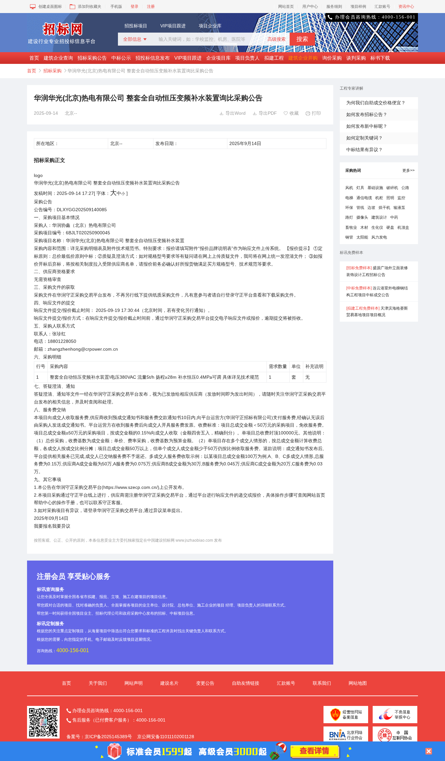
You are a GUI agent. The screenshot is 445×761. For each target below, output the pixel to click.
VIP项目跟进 (173, 25)
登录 (134, 6)
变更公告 (205, 683)
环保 (349, 207)
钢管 (349, 237)
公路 (405, 187)
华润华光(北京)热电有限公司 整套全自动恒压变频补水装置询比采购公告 (107, 182)
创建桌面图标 (50, 6)
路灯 (349, 217)
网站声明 (133, 683)
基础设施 (375, 187)
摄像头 (362, 217)
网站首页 (286, 6)
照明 (390, 198)
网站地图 (358, 683)
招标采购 (52, 70)
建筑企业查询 (58, 58)
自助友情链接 (245, 683)
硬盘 (390, 227)
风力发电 (379, 237)
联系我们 (322, 683)
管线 (360, 207)
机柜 (379, 198)
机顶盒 (403, 227)
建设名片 (169, 683)
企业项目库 (218, 58)
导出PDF (264, 113)
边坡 (371, 207)
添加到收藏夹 (89, 6)
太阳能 (362, 237)
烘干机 (384, 207)
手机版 (116, 6)
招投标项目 (135, 25)
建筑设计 (379, 217)
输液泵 (399, 207)
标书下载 (380, 58)
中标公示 (121, 58)
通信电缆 (364, 198)
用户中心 (310, 6)
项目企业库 (210, 25)
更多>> (408, 170)
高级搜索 (276, 39)
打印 (313, 113)
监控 (401, 198)
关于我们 (98, 683)
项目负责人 (247, 58)
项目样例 (358, 6)
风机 (349, 187)
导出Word (232, 113)
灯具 (360, 187)
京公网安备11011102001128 (165, 736)
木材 (364, 227)
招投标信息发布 (153, 58)
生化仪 (377, 227)
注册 (151, 6)
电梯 (349, 198)
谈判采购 (356, 58)
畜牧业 (351, 227)
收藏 (291, 113)
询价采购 (332, 58)
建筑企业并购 (303, 58)
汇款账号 (382, 6)
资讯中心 (406, 6)
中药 (394, 217)
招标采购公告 (92, 58)
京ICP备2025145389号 (108, 736)
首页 (34, 58)
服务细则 (334, 6)
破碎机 (392, 187)
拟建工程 (274, 58)
